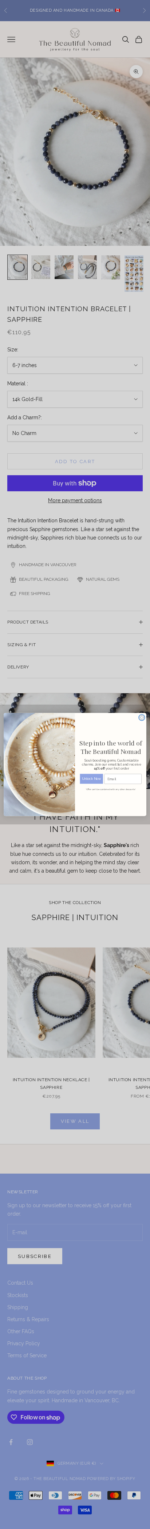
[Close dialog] (142, 717)
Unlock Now (91, 779)
